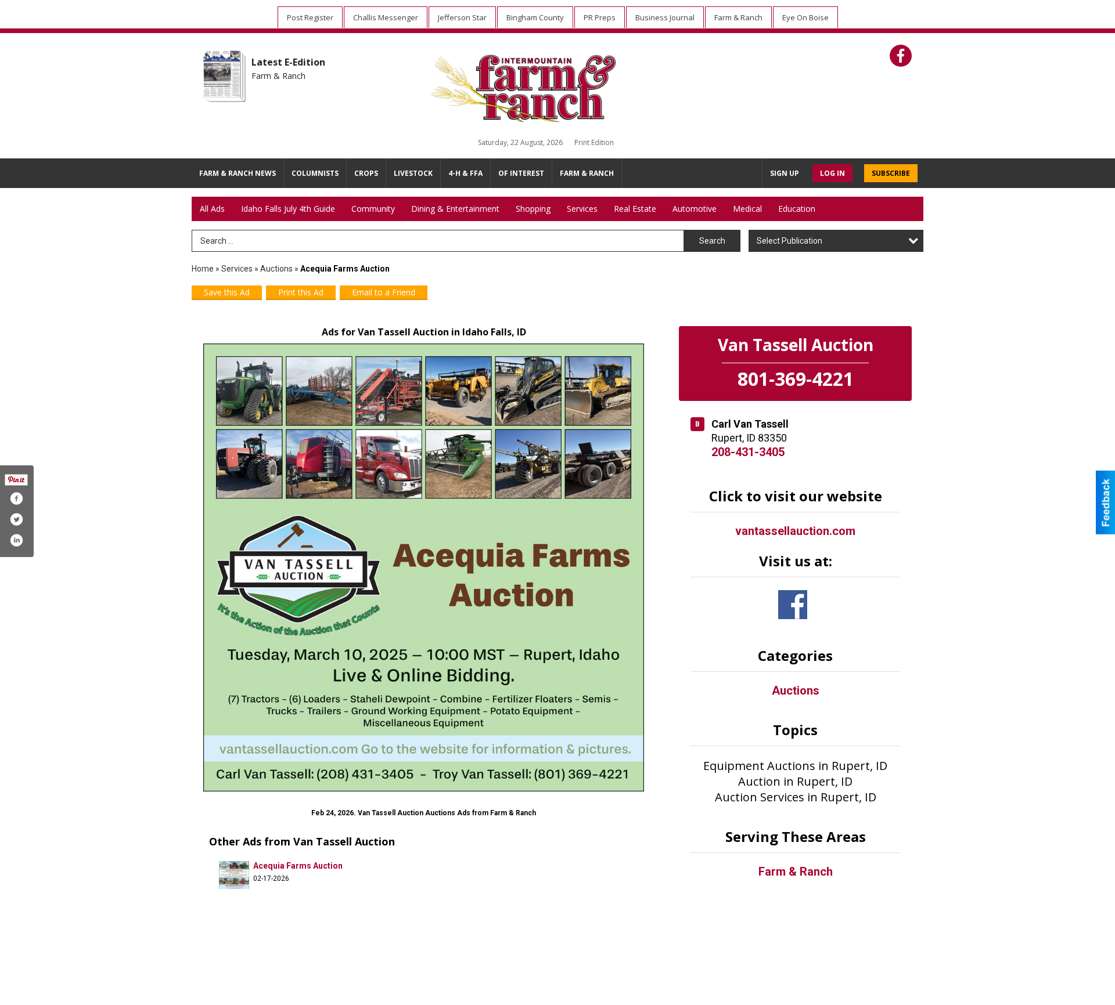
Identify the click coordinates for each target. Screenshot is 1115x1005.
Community (373, 208)
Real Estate (635, 208)
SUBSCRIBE (891, 173)
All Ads (212, 208)
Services (582, 208)
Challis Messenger (385, 17)
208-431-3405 (748, 452)
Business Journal (665, 17)
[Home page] (546, 85)
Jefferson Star (462, 17)
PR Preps (600, 17)
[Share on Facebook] (16, 498)
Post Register (310, 17)
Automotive (694, 208)
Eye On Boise (805, 17)
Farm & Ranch (738, 17)
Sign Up (784, 173)
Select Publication (789, 240)
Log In (832, 173)
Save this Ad (227, 292)
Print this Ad (300, 292)
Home (203, 268)
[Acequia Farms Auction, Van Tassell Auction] (423, 567)
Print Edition (594, 142)
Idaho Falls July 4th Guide (288, 208)
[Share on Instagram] (16, 540)
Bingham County (535, 17)
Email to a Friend (383, 292)
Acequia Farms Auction (298, 865)
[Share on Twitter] (16, 519)
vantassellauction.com (795, 531)
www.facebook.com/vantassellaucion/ (792, 604)
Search (712, 240)
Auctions (276, 268)
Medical (747, 208)
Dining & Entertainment (455, 208)
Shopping (533, 208)
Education (796, 208)
